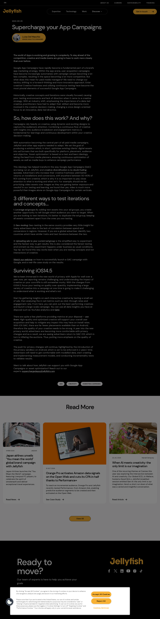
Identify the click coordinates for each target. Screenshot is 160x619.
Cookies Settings (101, 608)
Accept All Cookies (101, 594)
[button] (10, 602)
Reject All (101, 601)
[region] (70, 601)
